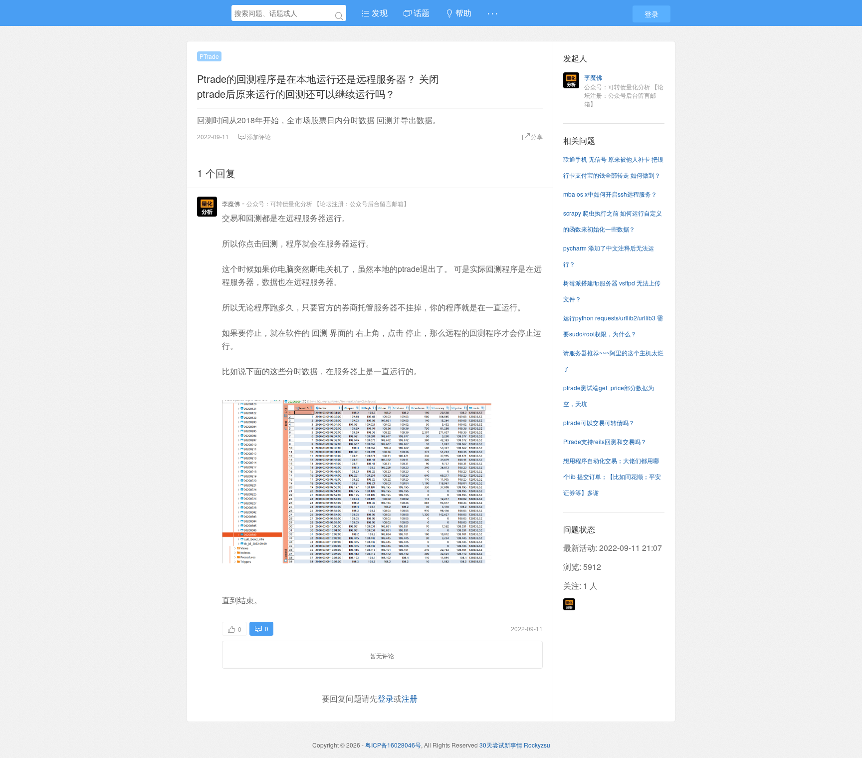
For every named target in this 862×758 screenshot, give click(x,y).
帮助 (462, 12)
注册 (410, 698)
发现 (379, 12)
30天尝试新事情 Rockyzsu (514, 745)
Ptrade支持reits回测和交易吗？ (604, 441)
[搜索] (339, 16)
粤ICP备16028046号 (393, 745)
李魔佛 (231, 203)
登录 (651, 14)
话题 (421, 12)
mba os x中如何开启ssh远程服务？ (610, 194)
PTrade (209, 56)
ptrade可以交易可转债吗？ (599, 422)
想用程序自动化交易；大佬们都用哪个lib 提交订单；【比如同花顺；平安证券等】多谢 (612, 476)
